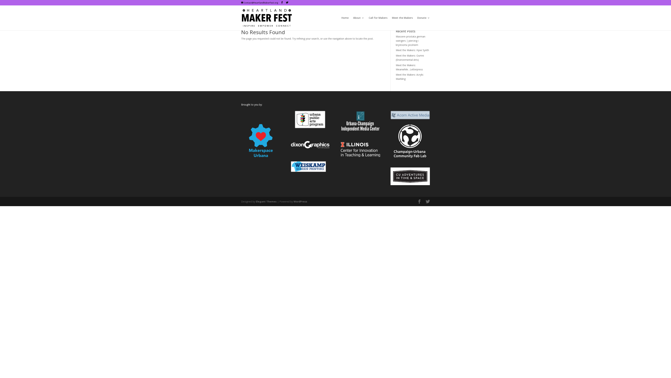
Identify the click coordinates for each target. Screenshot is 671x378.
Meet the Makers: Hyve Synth (412, 50)
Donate (421, 18)
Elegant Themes (266, 201)
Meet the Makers (402, 18)
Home (345, 18)
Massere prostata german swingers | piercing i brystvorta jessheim (410, 41)
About (357, 18)
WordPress (300, 201)
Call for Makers (378, 18)
